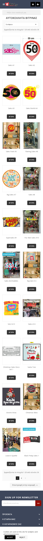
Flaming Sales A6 (31, 151)
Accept (10, 537)
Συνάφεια (21, 24)
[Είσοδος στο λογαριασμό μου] (33, 4)
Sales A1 (11, 65)
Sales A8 (32, 195)
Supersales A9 (11, 238)
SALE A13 (11, 324)
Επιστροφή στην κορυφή (25, 485)
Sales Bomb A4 (31, 108)
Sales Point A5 (11, 151)
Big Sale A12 (31, 281)
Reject (22, 537)
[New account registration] (38, 4)
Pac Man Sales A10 (32, 238)
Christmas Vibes (32, 412)
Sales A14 (31, 324)
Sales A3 (11, 108)
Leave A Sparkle (11, 456)
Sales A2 (32, 65)
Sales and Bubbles (11, 281)
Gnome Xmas (11, 412)
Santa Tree (32, 367)
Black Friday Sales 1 (31, 456)
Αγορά (11, 73)
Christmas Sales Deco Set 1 (11, 368)
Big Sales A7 (11, 195)
